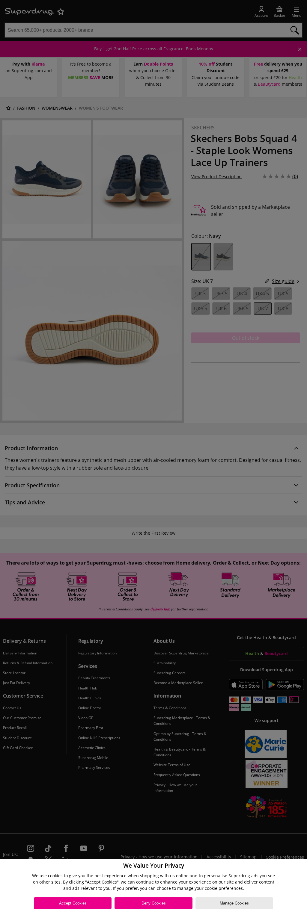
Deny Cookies (154, 903)
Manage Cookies (234, 903)
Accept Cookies (73, 903)
